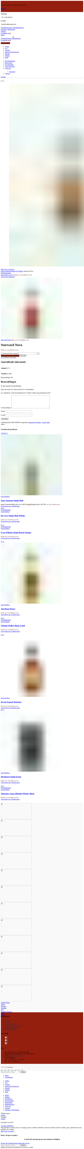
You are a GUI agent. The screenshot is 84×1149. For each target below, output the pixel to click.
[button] (10, 506)
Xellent (3, 1015)
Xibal (2, 1013)
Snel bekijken (5, 496)
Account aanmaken (7, 1126)
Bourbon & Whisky (16, 271)
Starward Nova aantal (10, 353)
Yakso (3, 1004)
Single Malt (46, 422)
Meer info (4, 1131)
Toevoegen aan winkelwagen (10, 355)
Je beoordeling (6, 408)
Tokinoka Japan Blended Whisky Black (17, 794)
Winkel (7, 271)
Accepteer (10, 1131)
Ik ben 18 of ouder (7, 1143)
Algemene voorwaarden (12, 1026)
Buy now (23, 355)
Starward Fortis (6, 340)
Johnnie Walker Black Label (13, 626)
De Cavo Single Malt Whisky (13, 516)
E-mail (3, 415)
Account (7, 1022)
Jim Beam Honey (8, 609)
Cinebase (10, 1067)
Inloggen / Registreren (12, 1110)
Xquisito (3, 1008)
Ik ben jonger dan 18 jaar (21, 1143)
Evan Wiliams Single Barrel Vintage (16, 532)
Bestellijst (3, 8)
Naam (3, 411)
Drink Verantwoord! (11, 1028)
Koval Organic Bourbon (11, 702)
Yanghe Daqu (5, 1002)
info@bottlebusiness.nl (17, 1056)
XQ (2, 1010)
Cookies (7, 1020)
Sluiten (3, 1115)
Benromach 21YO (7, 275)
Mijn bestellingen (10, 1024)
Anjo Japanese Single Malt (12, 500)
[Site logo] (6, 28)
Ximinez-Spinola (6, 1012)
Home (3, 271)
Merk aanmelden (10, 1029)
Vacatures (12, 72)
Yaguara (3, 1006)
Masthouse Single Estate (11, 777)
